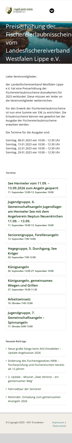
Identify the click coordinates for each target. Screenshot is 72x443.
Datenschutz (59, 425)
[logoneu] (20, 7)
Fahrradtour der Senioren (24, 389)
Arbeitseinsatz (19, 299)
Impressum (58, 422)
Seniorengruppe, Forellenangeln (33, 235)
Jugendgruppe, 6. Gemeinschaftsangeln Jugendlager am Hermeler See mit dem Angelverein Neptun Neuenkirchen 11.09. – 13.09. (35, 211)
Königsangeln (18, 267)
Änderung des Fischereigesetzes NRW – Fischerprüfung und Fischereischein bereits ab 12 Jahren (36, 365)
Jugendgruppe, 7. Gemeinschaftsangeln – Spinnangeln (26, 318)
